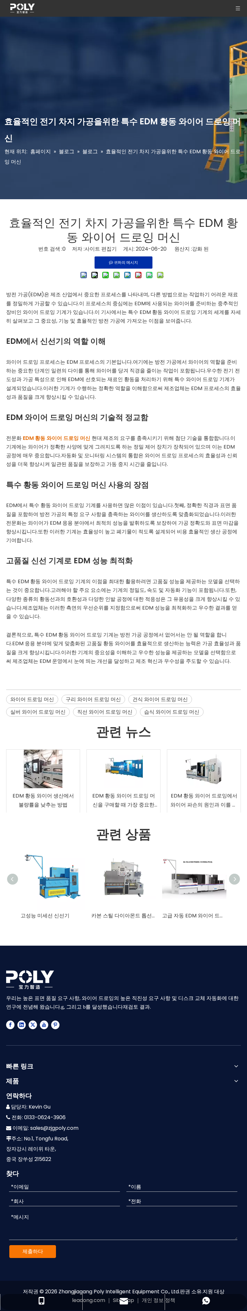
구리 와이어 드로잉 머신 (93, 699)
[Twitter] (33, 1024)
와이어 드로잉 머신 (32, 699)
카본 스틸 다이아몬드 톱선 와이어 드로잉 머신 (123, 915)
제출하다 (33, 1251)
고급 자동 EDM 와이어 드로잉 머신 (194, 915)
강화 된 (200, 249)
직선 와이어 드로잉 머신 (105, 712)
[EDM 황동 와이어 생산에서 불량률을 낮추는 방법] (43, 769)
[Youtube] (44, 1024)
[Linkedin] (21, 1024)
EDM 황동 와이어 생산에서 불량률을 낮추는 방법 (43, 800)
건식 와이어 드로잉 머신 (160, 699)
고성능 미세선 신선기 (45, 915)
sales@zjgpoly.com (54, 1128)
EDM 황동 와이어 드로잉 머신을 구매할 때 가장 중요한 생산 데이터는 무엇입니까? (123, 800)
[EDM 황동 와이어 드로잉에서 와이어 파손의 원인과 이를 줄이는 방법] (204, 769)
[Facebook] (10, 1024)
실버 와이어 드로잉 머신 (38, 712)
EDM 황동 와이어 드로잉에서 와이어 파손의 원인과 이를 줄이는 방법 (203, 800)
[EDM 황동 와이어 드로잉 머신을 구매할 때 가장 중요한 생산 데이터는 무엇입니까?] (123, 769)
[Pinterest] (55, 1024)
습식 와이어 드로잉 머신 (171, 712)
